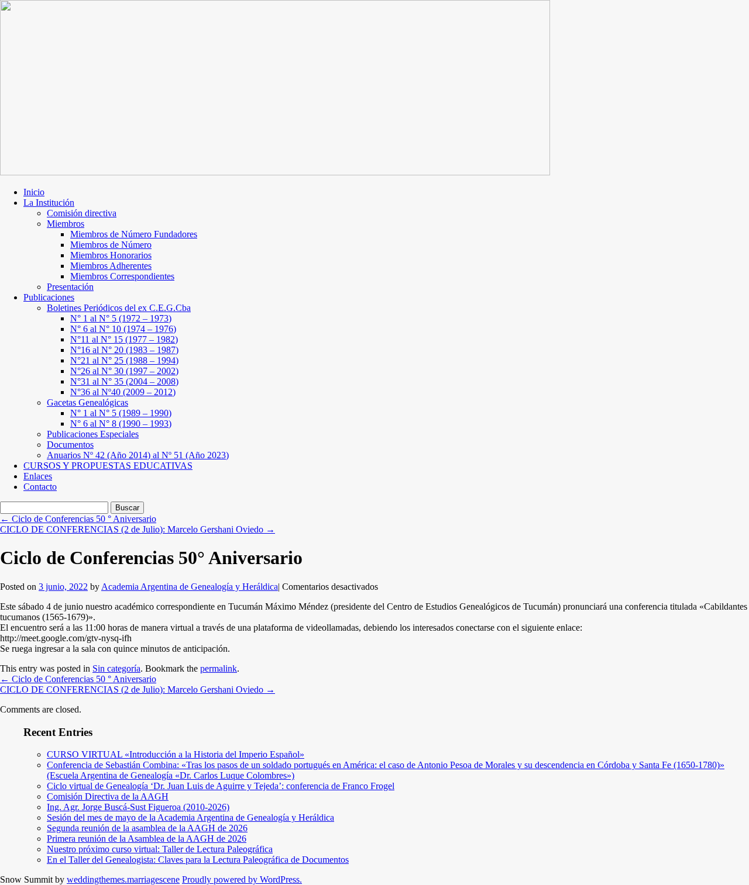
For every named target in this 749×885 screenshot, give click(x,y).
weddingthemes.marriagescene (123, 879)
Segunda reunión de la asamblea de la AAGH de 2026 (147, 828)
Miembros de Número (111, 245)
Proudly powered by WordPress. (242, 879)
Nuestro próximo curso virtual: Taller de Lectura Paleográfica (160, 849)
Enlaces (37, 476)
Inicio (33, 192)
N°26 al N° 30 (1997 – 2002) (124, 371)
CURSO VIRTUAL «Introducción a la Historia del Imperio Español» (175, 754)
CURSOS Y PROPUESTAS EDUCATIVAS (108, 466)
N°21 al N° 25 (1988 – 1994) (124, 360)
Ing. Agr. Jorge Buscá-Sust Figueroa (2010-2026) (138, 807)
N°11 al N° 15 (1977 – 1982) (124, 339)
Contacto (40, 487)
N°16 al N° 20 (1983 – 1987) (124, 350)
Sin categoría (116, 668)
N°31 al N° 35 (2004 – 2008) (124, 381)
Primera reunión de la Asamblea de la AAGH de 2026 (146, 838)
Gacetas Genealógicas (87, 402)
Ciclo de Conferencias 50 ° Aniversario (78, 519)
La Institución (48, 203)
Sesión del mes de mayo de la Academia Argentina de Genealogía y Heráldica (190, 817)
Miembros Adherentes (111, 266)
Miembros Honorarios (111, 255)
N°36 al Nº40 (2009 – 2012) (123, 392)
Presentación (70, 287)
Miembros (65, 224)
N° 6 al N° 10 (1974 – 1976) (123, 329)
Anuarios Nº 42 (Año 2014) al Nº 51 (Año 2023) (138, 455)
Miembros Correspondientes (122, 276)
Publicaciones (48, 297)
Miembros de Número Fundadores (133, 234)
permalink (218, 668)
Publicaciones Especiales (93, 434)
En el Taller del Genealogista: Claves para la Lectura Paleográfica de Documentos (198, 860)
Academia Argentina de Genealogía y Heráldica (189, 587)
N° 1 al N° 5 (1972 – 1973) (120, 318)
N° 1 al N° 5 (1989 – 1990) (120, 413)
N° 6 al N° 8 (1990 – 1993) (120, 423)
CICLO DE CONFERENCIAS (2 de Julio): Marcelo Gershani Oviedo (137, 529)
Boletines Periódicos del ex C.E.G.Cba (119, 308)
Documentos (70, 445)
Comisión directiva (81, 213)
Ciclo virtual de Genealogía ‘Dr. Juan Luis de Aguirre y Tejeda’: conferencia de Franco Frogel (220, 786)
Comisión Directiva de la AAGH (108, 796)
